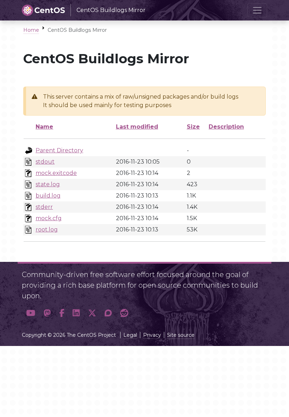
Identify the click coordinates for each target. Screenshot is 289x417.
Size (193, 126)
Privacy (152, 335)
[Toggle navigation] (257, 10)
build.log (48, 195)
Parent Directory (59, 150)
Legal (130, 335)
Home (31, 30)
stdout (45, 161)
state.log (48, 184)
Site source (181, 335)
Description (226, 126)
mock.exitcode (56, 173)
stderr (44, 207)
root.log (47, 229)
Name (44, 126)
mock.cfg (49, 218)
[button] (30, 313)
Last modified (137, 126)
